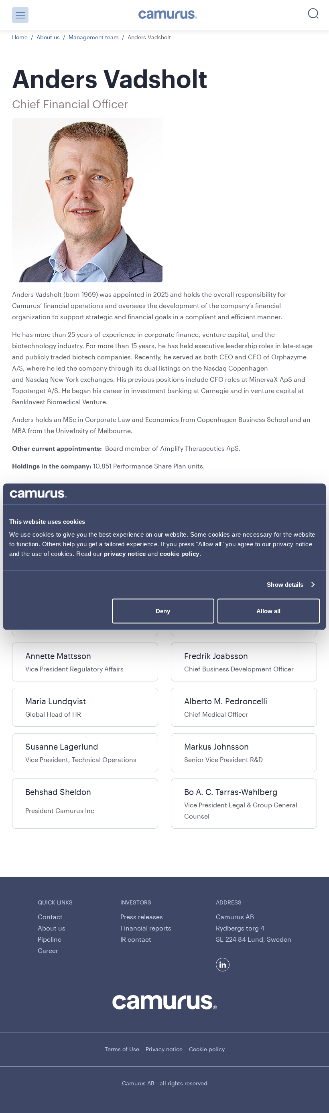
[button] (20, 15)
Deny (163, 610)
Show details (285, 584)
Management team (94, 37)
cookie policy (179, 553)
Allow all (268, 610)
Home (20, 37)
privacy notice (125, 553)
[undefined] (167, 15)
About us (48, 37)
